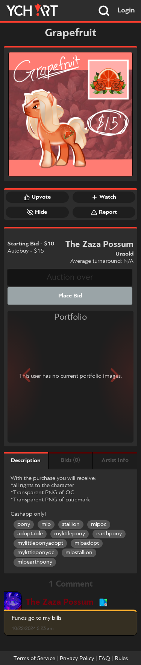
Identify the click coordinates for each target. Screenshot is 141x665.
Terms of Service (34, 659)
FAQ (104, 659)
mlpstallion (78, 553)
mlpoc (98, 524)
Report (108, 212)
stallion (71, 524)
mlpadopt (86, 543)
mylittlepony (69, 534)
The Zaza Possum (60, 602)
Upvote (41, 197)
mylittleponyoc (35, 553)
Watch (107, 197)
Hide (41, 212)
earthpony (109, 534)
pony (23, 524)
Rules (121, 659)
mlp (46, 524)
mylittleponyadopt (40, 543)
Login (126, 10)
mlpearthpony (34, 562)
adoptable (30, 534)
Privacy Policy (77, 659)
